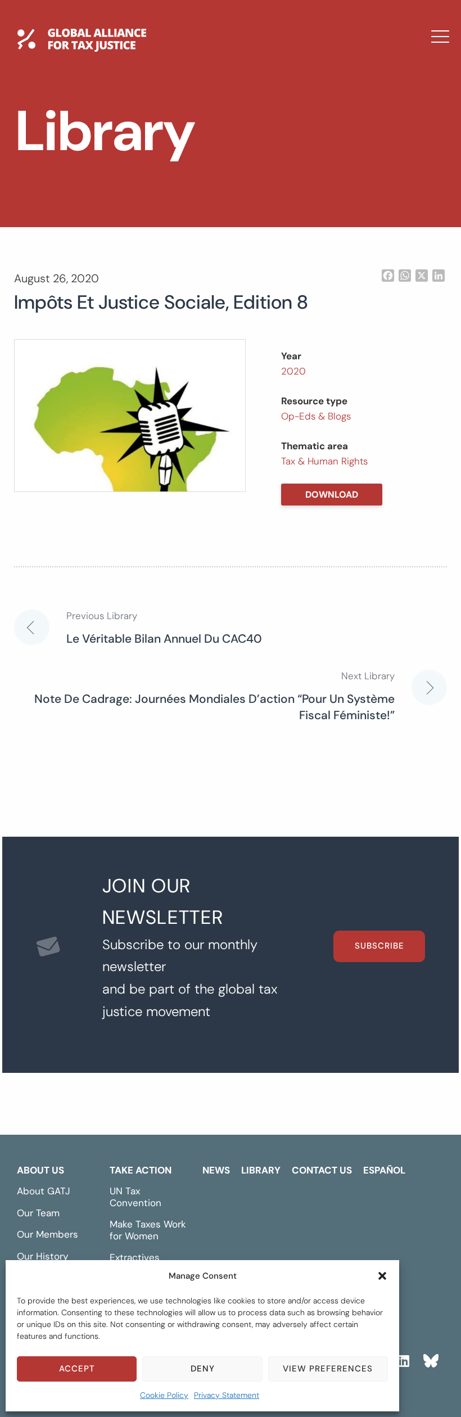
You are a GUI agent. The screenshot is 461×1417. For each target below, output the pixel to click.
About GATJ (43, 1191)
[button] (382, 1275)
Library (166, 159)
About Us (40, 1170)
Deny (203, 1368)
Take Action (140, 1170)
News (161, 126)
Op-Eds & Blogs (316, 416)
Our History (42, 1256)
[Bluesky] (431, 1359)
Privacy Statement (226, 1395)
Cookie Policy (164, 1395)
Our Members (47, 1234)
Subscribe (379, 945)
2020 (293, 371)
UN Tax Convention (135, 1197)
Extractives (135, 1257)
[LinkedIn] (403, 1359)
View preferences (328, 1368)
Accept (77, 1368)
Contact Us (179, 191)
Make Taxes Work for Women (148, 1230)
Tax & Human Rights (324, 461)
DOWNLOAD (331, 494)
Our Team (38, 1213)
